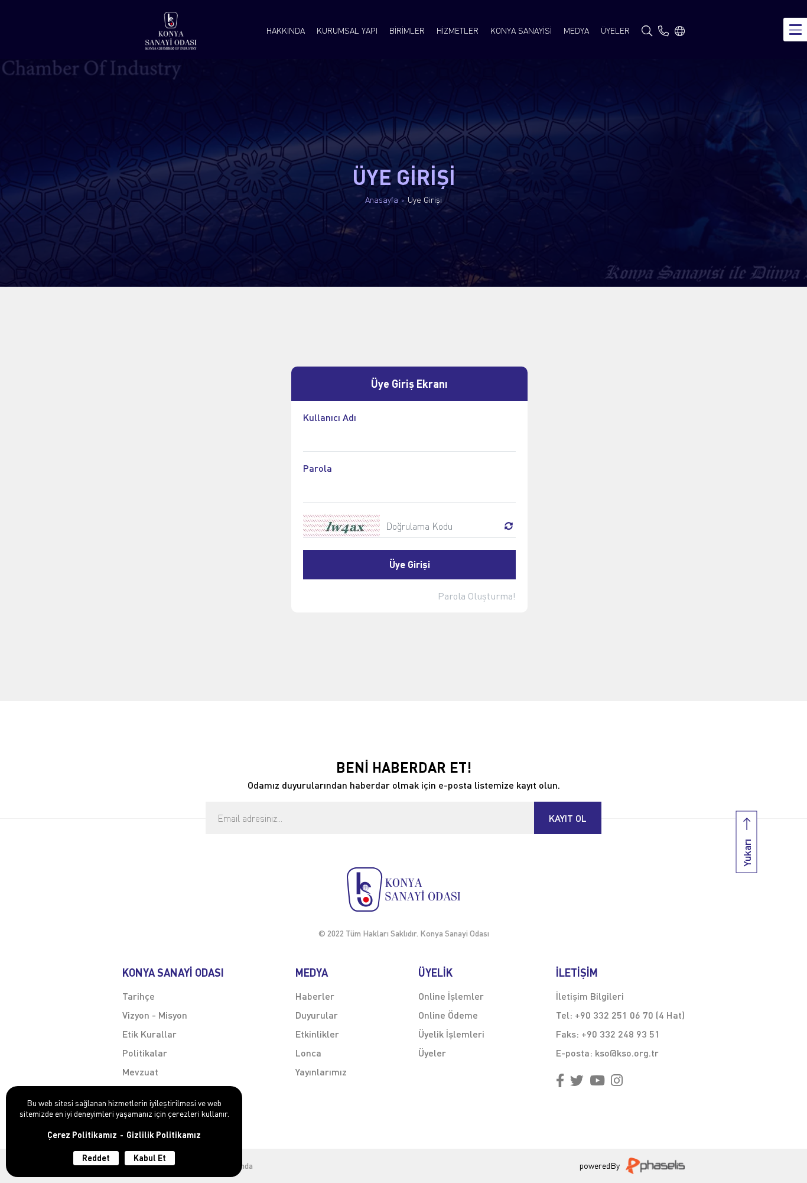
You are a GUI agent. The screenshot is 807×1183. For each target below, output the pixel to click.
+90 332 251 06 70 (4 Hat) (630, 1014)
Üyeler (432, 1052)
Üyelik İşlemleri (451, 1033)
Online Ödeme (448, 1014)
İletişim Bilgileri (590, 996)
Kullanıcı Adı (329, 418)
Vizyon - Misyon (154, 1014)
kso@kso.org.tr (627, 1052)
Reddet (96, 1158)
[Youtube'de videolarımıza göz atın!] (597, 1081)
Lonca (308, 1052)
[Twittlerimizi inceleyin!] (577, 1081)
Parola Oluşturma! (477, 596)
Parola (317, 469)
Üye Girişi (425, 200)
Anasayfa (381, 200)
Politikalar (144, 1052)
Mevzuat (140, 1071)
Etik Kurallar (149, 1033)
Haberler (314, 996)
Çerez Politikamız (82, 1135)
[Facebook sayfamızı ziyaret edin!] (560, 1081)
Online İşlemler (451, 996)
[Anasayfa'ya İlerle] (403, 889)
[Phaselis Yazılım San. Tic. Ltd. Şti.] (655, 1166)
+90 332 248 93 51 (620, 1033)
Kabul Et (150, 1158)
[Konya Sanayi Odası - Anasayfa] (171, 31)
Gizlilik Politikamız (163, 1135)
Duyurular (316, 1014)
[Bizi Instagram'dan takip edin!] (617, 1081)
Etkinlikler (317, 1033)
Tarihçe (138, 996)
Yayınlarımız (321, 1071)
